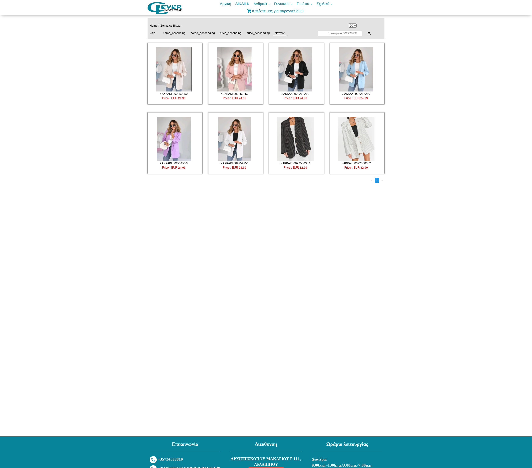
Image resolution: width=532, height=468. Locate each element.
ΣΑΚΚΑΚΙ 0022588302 (295, 163)
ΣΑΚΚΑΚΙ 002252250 (174, 93)
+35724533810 (170, 459)
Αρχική (225, 4)
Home (154, 25)
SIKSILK (242, 4)
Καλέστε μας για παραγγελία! (277, 11)
